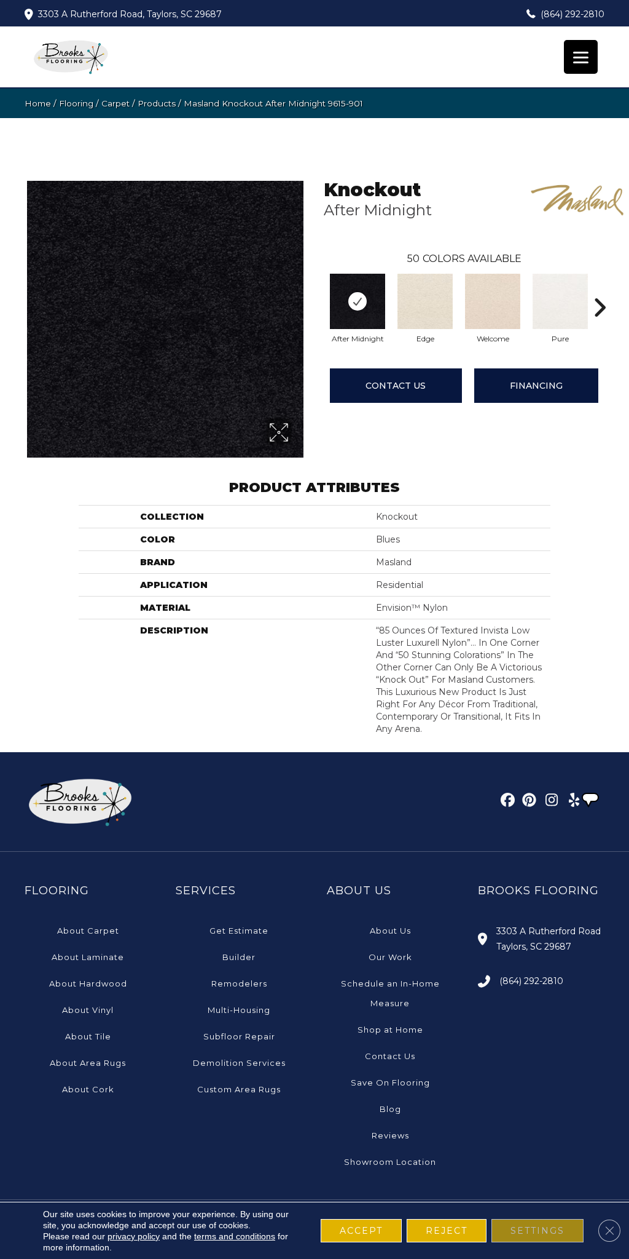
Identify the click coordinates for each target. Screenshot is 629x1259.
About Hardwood (88, 983)
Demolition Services (239, 1063)
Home (38, 103)
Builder (239, 957)
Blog (390, 1109)
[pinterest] (527, 802)
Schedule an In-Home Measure (390, 993)
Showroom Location (390, 1162)
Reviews (390, 1135)
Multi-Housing (239, 1010)
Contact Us (395, 385)
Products (157, 103)
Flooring (76, 103)
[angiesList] (591, 801)
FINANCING (536, 385)
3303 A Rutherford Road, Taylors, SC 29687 (130, 14)
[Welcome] (492, 301)
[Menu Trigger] (581, 57)
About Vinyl (88, 1010)
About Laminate (88, 957)
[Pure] (560, 301)
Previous (317, 289)
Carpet (115, 103)
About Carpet (88, 930)
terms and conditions (234, 1236)
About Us (390, 930)
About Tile (88, 1036)
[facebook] (506, 802)
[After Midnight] (357, 301)
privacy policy (133, 1236)
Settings (537, 1230)
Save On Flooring (390, 1082)
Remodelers (239, 983)
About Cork (88, 1089)
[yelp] (570, 802)
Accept (361, 1230)
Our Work (390, 957)
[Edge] (425, 301)
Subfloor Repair (239, 1036)
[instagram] (549, 802)
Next (599, 289)
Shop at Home (390, 1030)
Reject (446, 1230)
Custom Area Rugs (239, 1089)
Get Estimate (238, 930)
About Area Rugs (88, 1063)
